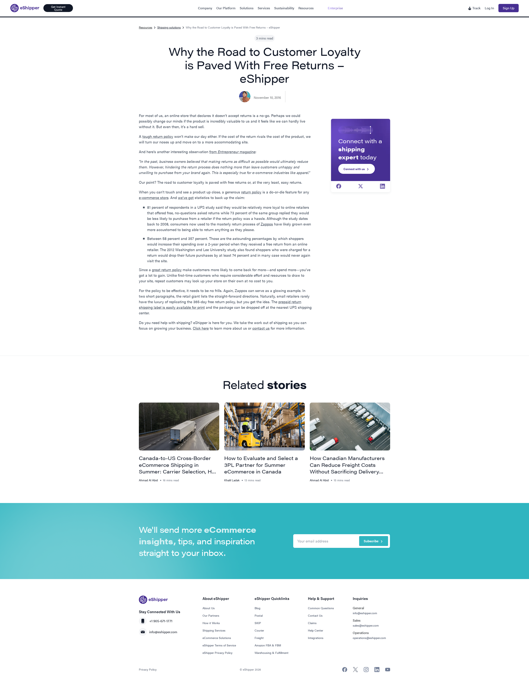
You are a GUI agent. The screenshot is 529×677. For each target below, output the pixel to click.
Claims (312, 623)
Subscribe (371, 541)
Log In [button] (489, 8)
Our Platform (226, 8)
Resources (306, 8)
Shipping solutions (169, 27)
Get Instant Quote (58, 8)
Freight (259, 638)
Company (205, 8)
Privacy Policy (148, 669)
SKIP (258, 623)
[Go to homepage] (24, 8)
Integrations (315, 638)
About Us (209, 608)
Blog (257, 608)
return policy (251, 191)
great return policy (167, 269)
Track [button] (476, 8)
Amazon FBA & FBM (268, 645)
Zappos (267, 223)
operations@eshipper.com (369, 638)
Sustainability (284, 8)
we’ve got (186, 197)
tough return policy (157, 136)
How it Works (211, 623)
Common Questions (321, 608)
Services (264, 8)
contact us (261, 328)
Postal (259, 615)
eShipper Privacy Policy (217, 653)
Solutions (247, 8)
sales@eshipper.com (366, 625)
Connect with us (354, 169)
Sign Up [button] (508, 8)
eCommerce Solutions (217, 638)
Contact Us (315, 615)
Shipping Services (214, 630)
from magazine (232, 151)
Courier (259, 630)
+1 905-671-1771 (160, 621)
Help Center (315, 630)
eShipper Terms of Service (219, 645)
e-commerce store (153, 197)
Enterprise (335, 8)
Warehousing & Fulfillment (271, 653)
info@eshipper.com (163, 631)
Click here (201, 328)
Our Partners (211, 615)
